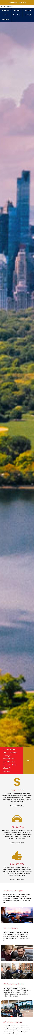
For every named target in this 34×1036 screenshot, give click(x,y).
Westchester (5, 19)
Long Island (17, 10)
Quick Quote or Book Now (17, 2)
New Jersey (28, 10)
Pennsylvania (17, 15)
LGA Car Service (7, 6)
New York (5, 15)
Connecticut (5, 10)
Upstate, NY (28, 15)
